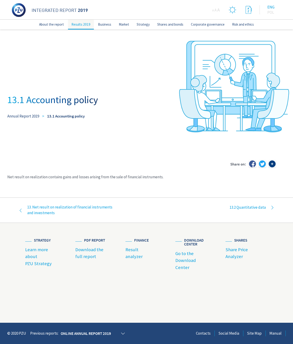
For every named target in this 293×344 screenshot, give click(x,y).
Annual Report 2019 (23, 116)
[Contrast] (232, 9)
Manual (275, 333)
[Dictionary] (248, 9)
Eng (270, 7)
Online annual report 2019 (86, 333)
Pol (270, 12)
